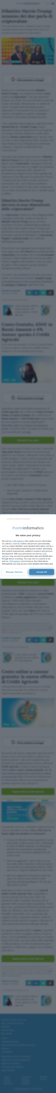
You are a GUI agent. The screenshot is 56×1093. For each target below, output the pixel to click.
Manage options (14, 572)
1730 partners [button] (18, 541)
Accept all (41, 572)
